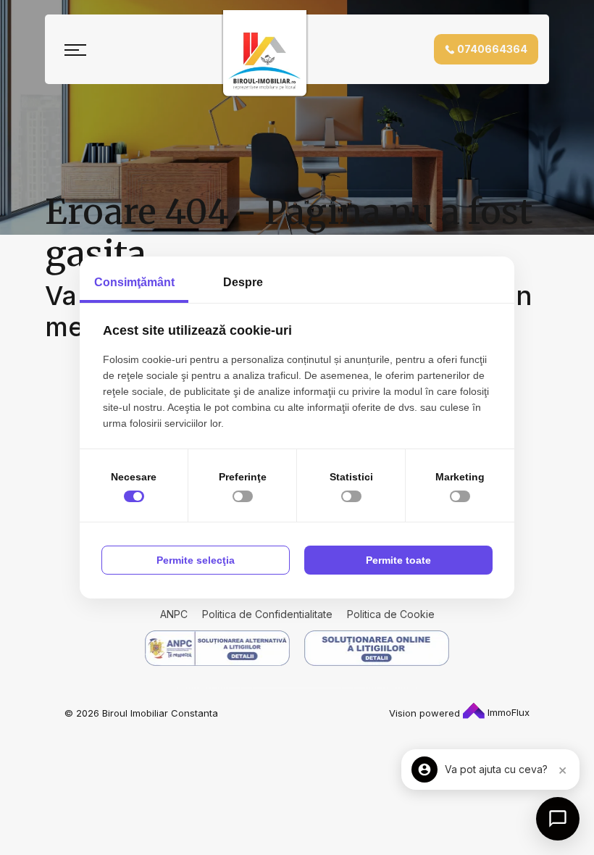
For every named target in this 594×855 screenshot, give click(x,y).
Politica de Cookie (391, 614)
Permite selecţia (195, 560)
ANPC (174, 614)
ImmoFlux (507, 712)
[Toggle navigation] (75, 49)
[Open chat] (558, 819)
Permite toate (398, 560)
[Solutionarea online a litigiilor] (376, 648)
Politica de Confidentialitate (267, 614)
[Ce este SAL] (217, 648)
